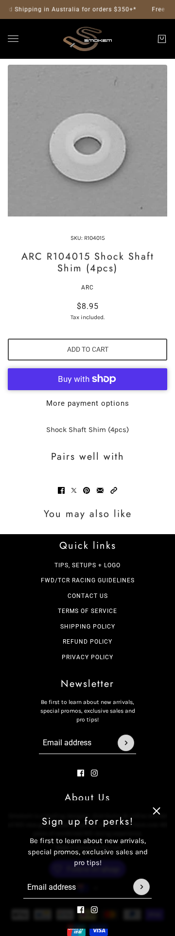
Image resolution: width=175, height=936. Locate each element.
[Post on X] (74, 490)
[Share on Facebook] (61, 490)
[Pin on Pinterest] (86, 490)
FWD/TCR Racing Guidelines (88, 580)
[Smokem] (87, 39)
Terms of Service (87, 611)
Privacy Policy (87, 657)
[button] (113, 490)
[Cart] (162, 39)
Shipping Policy (87, 626)
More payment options (87, 403)
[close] (156, 811)
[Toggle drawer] (13, 39)
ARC (87, 287)
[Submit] (141, 887)
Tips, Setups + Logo (87, 565)
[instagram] (94, 909)
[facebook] (80, 909)
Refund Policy (87, 641)
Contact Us (88, 596)
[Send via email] (100, 490)
